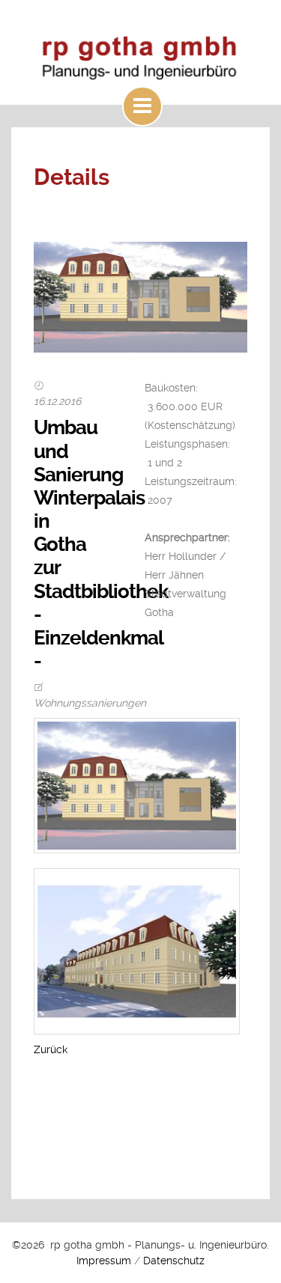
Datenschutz (174, 1261)
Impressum (103, 1261)
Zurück (50, 1049)
